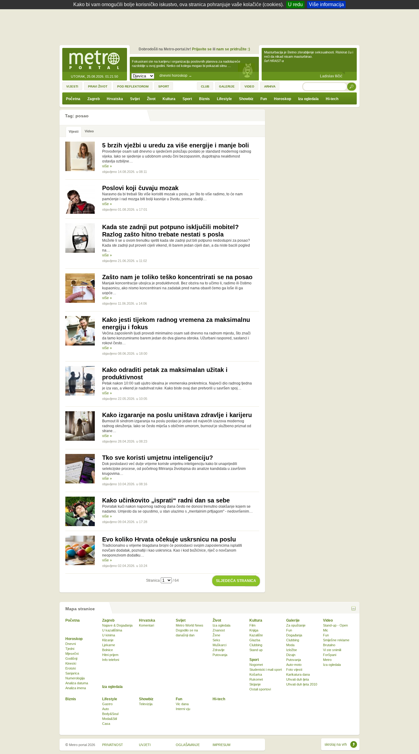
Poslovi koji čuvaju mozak (140, 188)
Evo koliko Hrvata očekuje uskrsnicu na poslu (169, 539)
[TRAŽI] (352, 86)
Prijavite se (202, 49)
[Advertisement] (211, 26)
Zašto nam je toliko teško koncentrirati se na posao (177, 277)
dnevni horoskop (176, 75)
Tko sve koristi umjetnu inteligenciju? (157, 457)
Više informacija (326, 4)
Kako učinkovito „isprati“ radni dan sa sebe (166, 500)
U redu (295, 4)
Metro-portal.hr (94, 60)
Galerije (293, 620)
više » (107, 166)
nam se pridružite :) (233, 49)
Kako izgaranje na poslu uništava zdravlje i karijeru (177, 415)
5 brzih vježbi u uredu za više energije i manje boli (175, 145)
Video (328, 620)
